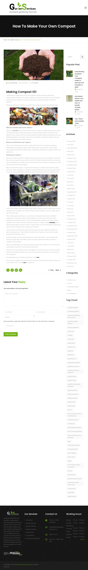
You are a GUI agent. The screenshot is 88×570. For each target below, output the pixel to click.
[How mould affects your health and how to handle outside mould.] (69, 98)
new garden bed (72, 449)
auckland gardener (73, 311)
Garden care (71, 347)
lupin (69, 441)
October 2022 (71, 168)
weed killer (71, 492)
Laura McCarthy (12, 83)
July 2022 (70, 175)
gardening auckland (74, 362)
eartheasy (52, 222)
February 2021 (71, 219)
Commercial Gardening (33, 538)
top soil (70, 471)
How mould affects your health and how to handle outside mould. (79, 103)
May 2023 (70, 151)
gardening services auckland (73, 371)
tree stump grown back (75, 478)
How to (69, 283)
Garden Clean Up (31, 523)
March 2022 (71, 188)
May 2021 (70, 209)
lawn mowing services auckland (74, 436)
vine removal (71, 488)
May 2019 (70, 266)
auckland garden (73, 307)
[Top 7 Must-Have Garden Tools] (69, 121)
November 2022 (72, 165)
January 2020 (71, 259)
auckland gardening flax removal (74, 316)
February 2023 (71, 158)
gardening (71, 355)
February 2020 (71, 256)
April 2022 (70, 185)
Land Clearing (30, 535)
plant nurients (72, 453)
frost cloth (71, 339)
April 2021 (70, 212)
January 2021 (71, 222)
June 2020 (70, 246)
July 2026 (70, 144)
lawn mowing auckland (75, 431)
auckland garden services (73, 322)
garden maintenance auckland (74, 385)
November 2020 (72, 229)
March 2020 (71, 253)
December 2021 (72, 192)
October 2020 (71, 232)
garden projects (72, 390)
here (24, 262)
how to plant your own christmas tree (74, 415)
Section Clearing (31, 526)
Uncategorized (71, 293)
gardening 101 (72, 358)
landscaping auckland (74, 427)
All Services (29, 520)
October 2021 (71, 195)
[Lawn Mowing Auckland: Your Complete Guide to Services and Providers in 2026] (69, 74)
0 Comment (34, 83)
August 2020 (71, 239)
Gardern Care (71, 280)
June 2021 (70, 205)
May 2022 (70, 182)
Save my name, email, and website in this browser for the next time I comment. (29, 321)
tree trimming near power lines (73, 484)
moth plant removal (74, 445)
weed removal (72, 496)
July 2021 (70, 202)
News (69, 290)
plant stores (71, 457)
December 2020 (72, 226)
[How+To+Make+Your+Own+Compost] (12, 270)
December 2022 (72, 161)
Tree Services (30, 532)
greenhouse (71, 406)
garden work (71, 402)
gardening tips (72, 376)
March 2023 (71, 155)
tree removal (71, 475)
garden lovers (72, 380)
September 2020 (72, 236)
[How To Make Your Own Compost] (8, 270)
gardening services (73, 366)
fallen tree (71, 331)
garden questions (73, 394)
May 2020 (70, 249)
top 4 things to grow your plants (74, 466)
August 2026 (71, 141)
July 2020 (70, 242)
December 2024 (72, 148)
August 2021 (71, 199)
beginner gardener (73, 327)
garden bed (71, 343)
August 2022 (71, 172)
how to (70, 410)
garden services (72, 398)
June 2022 (70, 178)
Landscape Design (73, 287)
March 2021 (71, 216)
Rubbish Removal (31, 529)
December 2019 (72, 263)
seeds (69, 461)
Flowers (70, 335)
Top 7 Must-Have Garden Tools (79, 121)
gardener (70, 351)
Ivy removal (71, 423)
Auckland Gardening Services (23, 564)
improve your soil (73, 420)
